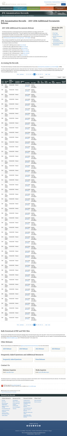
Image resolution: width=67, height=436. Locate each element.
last (49, 74)
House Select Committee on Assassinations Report (58, 40)
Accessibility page (32, 386)
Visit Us (47, 8)
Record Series (63, 82)
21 (42, 74)
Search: (41, 77)
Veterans (14, 408)
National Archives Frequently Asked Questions (27, 403)
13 (26, 74)
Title (50, 82)
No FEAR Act (45, 430)
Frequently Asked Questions (12, 359)
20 (40, 74)
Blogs (37, 426)
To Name (42, 82)
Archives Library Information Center (5, 413)
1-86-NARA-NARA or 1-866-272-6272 (33, 434)
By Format (4, 401)
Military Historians (16, 401)
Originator (58, 82)
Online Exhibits (5, 415)
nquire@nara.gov (10, 372)
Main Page (55, 33)
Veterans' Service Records (20, 8)
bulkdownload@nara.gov (12, 337)
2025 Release (7, 349)
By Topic (3, 400)
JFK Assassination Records (20, 15)
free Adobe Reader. (16, 385)
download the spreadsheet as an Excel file (47, 66)
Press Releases (40, 359)
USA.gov (50, 430)
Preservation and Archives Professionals (16, 404)
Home (3, 15)
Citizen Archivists (48, 2)
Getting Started (27, 400)
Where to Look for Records (27, 410)
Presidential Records (6, 408)
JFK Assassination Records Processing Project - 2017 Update (17, 37)
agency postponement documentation (29, 345)
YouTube (35, 426)
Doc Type (33, 82)
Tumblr (33, 426)
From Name (46, 82)
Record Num (6, 82)
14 (28, 74)
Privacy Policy (28, 430)
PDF (26, 86)
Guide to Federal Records (27, 406)
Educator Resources (33, 8)
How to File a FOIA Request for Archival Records (28, 416)
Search (63, 4)
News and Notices (38, 400)
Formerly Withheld (17, 82)
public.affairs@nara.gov (44, 372)
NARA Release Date (11, 81)
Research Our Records (7, 8)
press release (23, 45)
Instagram (31, 426)
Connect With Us (33, 423)
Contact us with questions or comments (8, 392)
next (46, 74)
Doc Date (27, 82)
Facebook (27, 426)
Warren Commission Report (57, 37)
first (18, 74)
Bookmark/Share (56, 2)
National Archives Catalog (5, 407)
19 (38, 74)
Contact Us (63, 2)
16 (32, 74)
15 (30, 74)
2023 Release (23, 349)
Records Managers (16, 407)
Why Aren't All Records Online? (28, 413)
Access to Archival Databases (5, 411)
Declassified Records (28, 408)
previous (22, 74)
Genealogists (15, 400)
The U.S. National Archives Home (14, 3)
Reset (64, 77)
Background (55, 34)
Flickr (40, 426)
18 (36, 74)
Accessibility (22, 430)
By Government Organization (5, 404)
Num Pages (53, 82)
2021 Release (56, 349)
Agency (22, 81)
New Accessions (37, 401)
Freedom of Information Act (37, 430)
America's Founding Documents (60, 8)
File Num (39, 82)
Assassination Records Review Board (58, 44)
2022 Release (40, 349)
